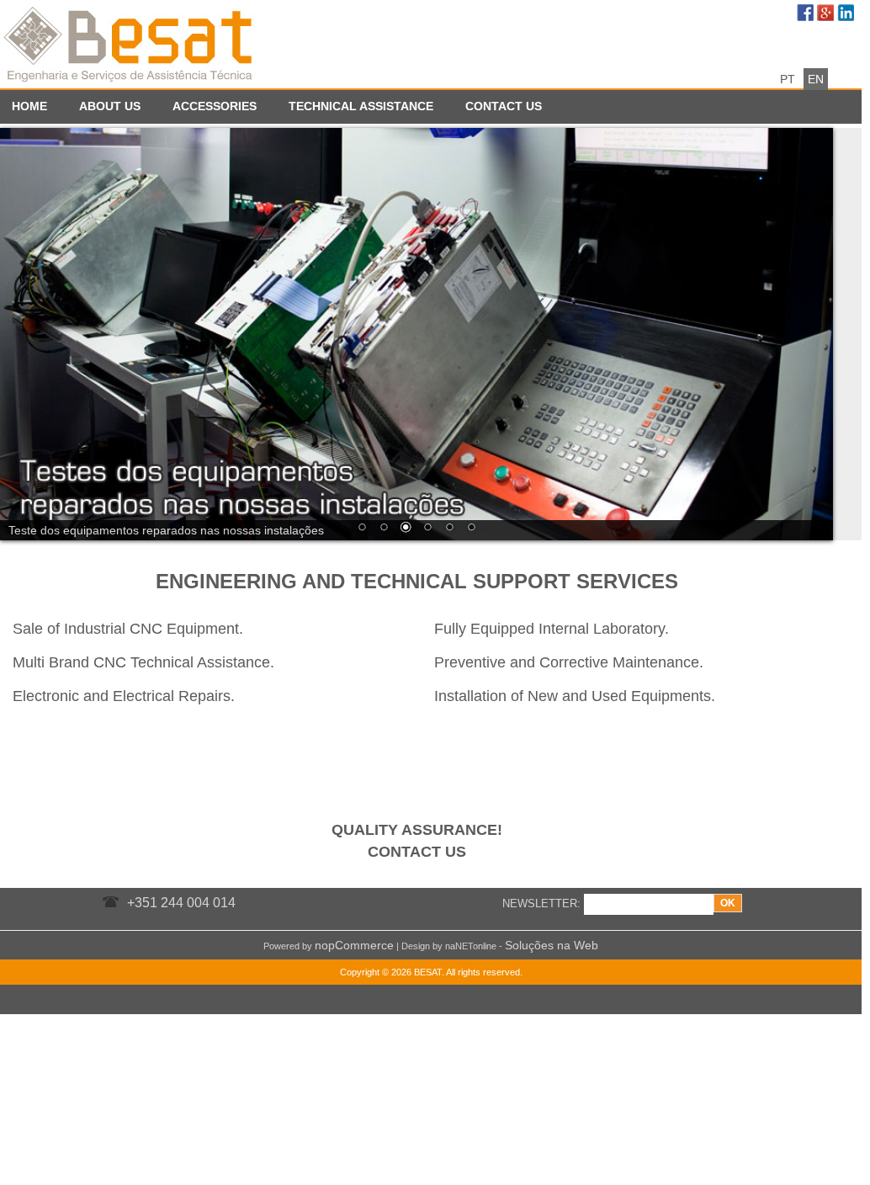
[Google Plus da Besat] (827, 14)
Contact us (503, 106)
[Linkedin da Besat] (847, 14)
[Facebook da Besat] (807, 14)
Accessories (214, 106)
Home (29, 106)
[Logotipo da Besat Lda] (130, 42)
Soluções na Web (551, 945)
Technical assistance (361, 106)
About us (110, 106)
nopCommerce (354, 945)
